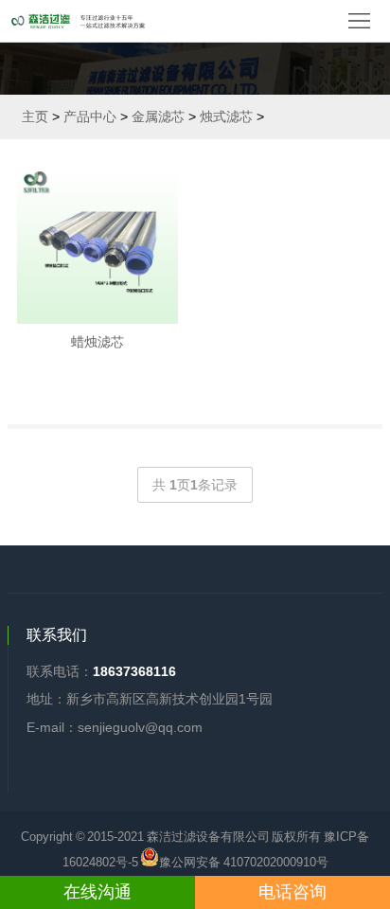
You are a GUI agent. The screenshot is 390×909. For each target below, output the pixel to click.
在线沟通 (97, 891)
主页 (35, 116)
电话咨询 (292, 891)
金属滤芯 (158, 116)
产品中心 (89, 116)
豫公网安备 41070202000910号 (243, 860)
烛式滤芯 (226, 116)
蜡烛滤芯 (97, 341)
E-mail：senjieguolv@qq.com (115, 727)
